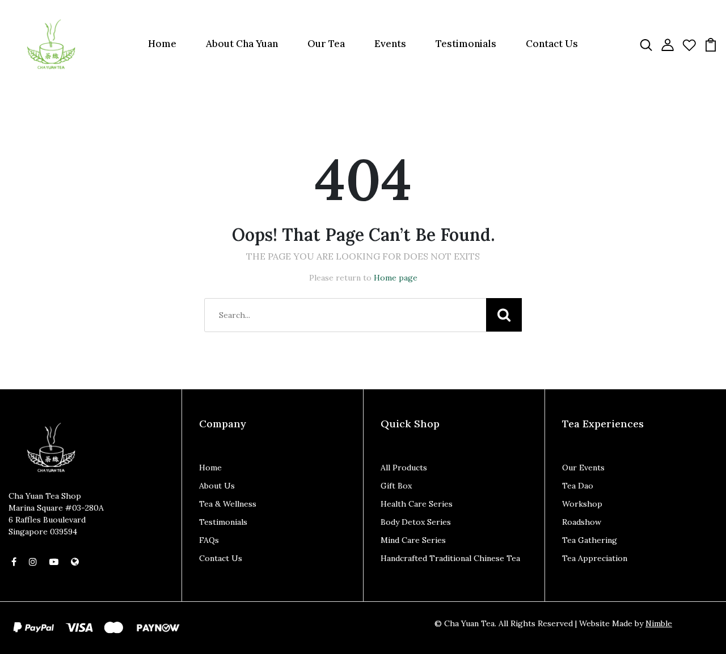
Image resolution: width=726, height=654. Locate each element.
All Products (404, 467)
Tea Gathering (589, 540)
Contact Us (552, 43)
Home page (395, 278)
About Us (217, 486)
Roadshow (581, 522)
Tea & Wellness (227, 504)
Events (390, 43)
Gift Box (396, 486)
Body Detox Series (416, 522)
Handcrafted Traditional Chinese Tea (450, 558)
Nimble (658, 623)
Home (162, 43)
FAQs (209, 540)
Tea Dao (577, 486)
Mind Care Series (413, 540)
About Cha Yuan (242, 43)
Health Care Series (417, 504)
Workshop (582, 504)
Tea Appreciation (594, 558)
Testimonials (466, 43)
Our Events (583, 467)
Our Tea (326, 43)
